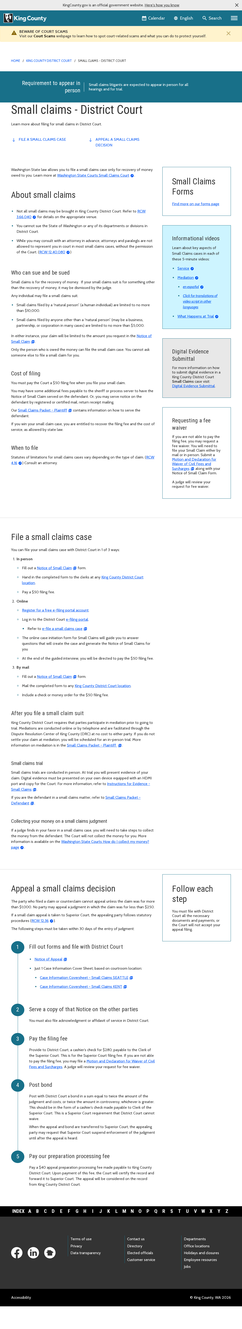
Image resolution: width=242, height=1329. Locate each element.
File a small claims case (42, 139)
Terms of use (81, 1239)
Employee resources (200, 1259)
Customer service (141, 1259)
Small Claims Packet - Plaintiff (42, 410)
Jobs (187, 1266)
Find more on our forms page (195, 204)
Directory (134, 1246)
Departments (195, 1239)
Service (183, 268)
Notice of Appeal (48, 959)
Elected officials (140, 1253)
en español (191, 286)
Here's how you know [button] (162, 5)
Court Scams (44, 36)
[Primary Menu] (234, 18)
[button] (237, 5)
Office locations (197, 1246)
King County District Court (49, 61)
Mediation (185, 277)
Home (15, 61)
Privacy (76, 1246)
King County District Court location (103, 686)
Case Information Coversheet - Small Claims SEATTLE (84, 977)
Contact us (136, 1239)
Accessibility (21, 1297)
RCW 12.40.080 (52, 252)
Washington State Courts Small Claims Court (93, 175)
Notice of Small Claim (54, 568)
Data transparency (85, 1253)
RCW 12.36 (40, 920)
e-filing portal (77, 619)
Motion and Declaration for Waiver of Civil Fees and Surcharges (194, 464)
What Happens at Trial (195, 316)
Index (18, 1211)
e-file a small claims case (62, 628)
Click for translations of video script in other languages (200, 301)
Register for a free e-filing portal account (55, 610)
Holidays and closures (201, 1253)
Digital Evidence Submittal (193, 386)
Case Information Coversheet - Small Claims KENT (81, 986)
